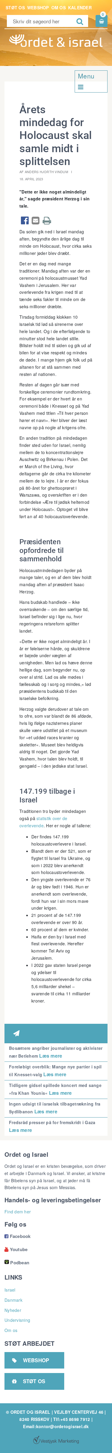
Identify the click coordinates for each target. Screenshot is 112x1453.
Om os (58, 7)
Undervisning (17, 1320)
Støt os (15, 7)
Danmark (13, 1300)
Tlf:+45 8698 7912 (71, 1419)
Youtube (15, 1249)
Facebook (17, 1236)
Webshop (38, 7)
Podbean (19, 1262)
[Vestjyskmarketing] (56, 1440)
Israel (10, 1290)
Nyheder (12, 1310)
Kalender (80, 7)
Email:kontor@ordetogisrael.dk (56, 1426)
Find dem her (17, 1212)
